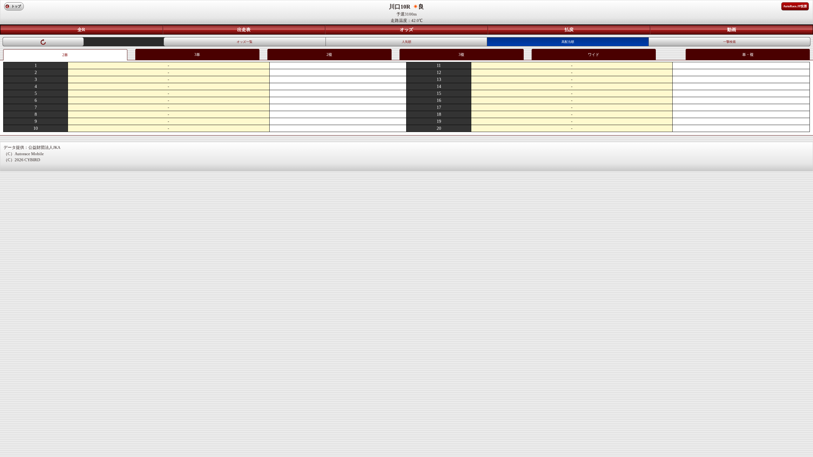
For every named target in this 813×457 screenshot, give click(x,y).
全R (81, 29)
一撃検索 (729, 41)
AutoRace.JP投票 (795, 6)
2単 (65, 55)
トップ (16, 6)
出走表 (244, 29)
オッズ (406, 29)
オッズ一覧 (244, 41)
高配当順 (567, 41)
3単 (197, 54)
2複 (329, 54)
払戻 (569, 29)
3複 (461, 54)
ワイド (593, 54)
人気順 (406, 41)
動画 (731, 29)
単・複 (748, 54)
